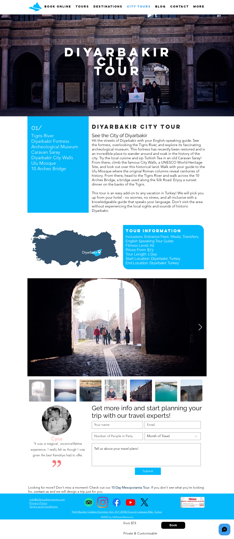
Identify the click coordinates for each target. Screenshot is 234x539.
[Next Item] (200, 327)
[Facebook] (116, 502)
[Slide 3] (120, 107)
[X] (144, 502)
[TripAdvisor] (88, 502)
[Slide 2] (117, 107)
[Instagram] (102, 502)
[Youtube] (130, 502)
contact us (41, 492)
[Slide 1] (113, 107)
